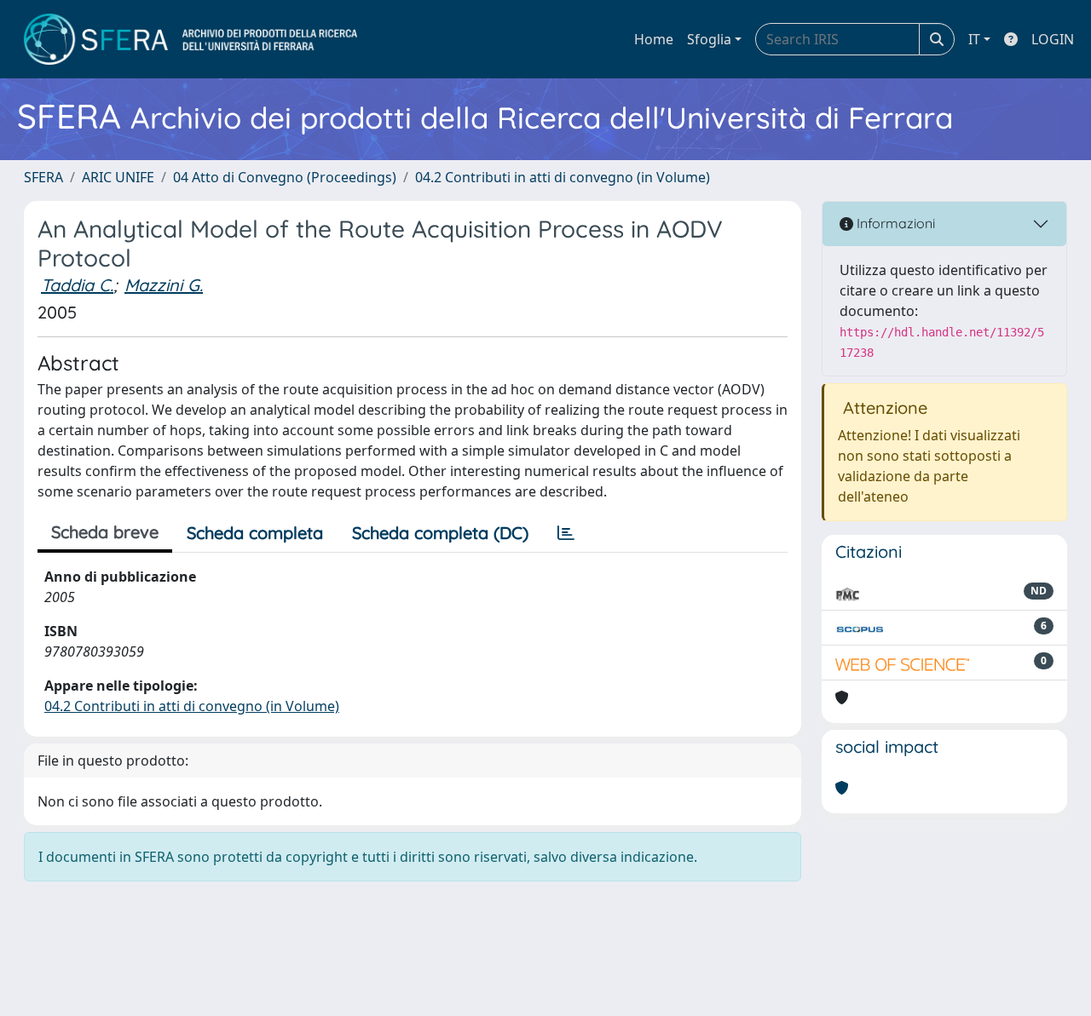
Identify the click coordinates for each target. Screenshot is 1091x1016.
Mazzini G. (163, 285)
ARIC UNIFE (118, 177)
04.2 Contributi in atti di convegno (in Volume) (562, 177)
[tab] (566, 533)
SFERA (43, 177)
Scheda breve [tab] (105, 531)
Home (653, 39)
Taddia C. (77, 285)
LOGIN (1052, 39)
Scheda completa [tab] (255, 532)
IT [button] (974, 39)
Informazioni (894, 223)
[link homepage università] (190, 39)
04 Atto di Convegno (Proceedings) (284, 177)
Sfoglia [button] (709, 39)
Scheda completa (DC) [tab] (440, 532)
